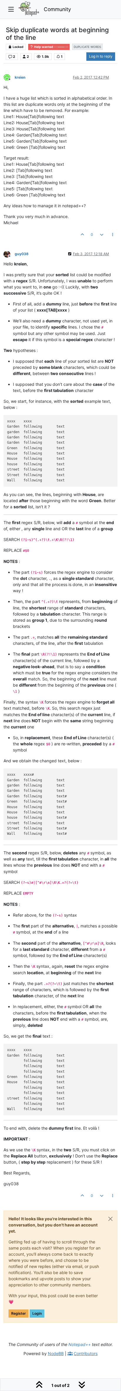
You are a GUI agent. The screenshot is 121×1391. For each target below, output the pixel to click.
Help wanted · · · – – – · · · (50, 47)
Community (57, 9)
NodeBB (56, 1353)
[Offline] (9, 77)
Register (18, 1313)
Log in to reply (100, 56)
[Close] (110, 1219)
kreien (20, 77)
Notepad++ (79, 1344)
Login (37, 1313)
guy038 (21, 254)
